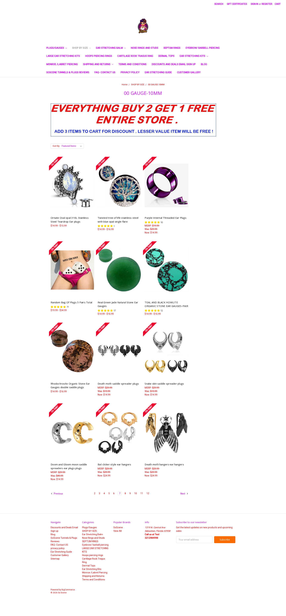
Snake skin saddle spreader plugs (164, 383)
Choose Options (72, 191)
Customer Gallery (189, 72)
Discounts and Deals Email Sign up (174, 64)
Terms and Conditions (132, 64)
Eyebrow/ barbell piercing (203, 47)
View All (117, 531)
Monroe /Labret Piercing (62, 64)
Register (267, 4)
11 (141, 493)
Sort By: (56, 146)
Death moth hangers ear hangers (164, 464)
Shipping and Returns (97, 64)
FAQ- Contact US (105, 72)
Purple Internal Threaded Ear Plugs (165, 217)
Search (218, 4)
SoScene (118, 527)
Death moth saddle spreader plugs (118, 383)
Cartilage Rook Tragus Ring (135, 56)
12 (147, 493)
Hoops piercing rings (98, 56)
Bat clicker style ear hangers (114, 464)
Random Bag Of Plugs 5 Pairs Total (71, 302)
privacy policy (130, 72)
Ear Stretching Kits (193, 56)
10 (135, 493)
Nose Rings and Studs (144, 47)
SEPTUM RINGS (172, 47)
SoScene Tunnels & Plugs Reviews (67, 72)
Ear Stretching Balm (109, 47)
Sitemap (55, 558)
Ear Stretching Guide (158, 72)
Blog (204, 64)
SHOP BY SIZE (80, 47)
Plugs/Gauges (55, 47)
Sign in (254, 4)
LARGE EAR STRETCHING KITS (63, 56)
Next (183, 493)
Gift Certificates (237, 4)
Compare (71, 185)
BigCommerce (68, 590)
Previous (58, 493)
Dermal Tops (166, 56)
